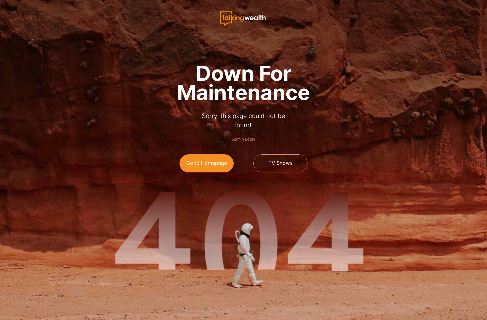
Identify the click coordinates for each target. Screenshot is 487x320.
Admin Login (243, 139)
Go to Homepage (206, 163)
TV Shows (280, 163)
